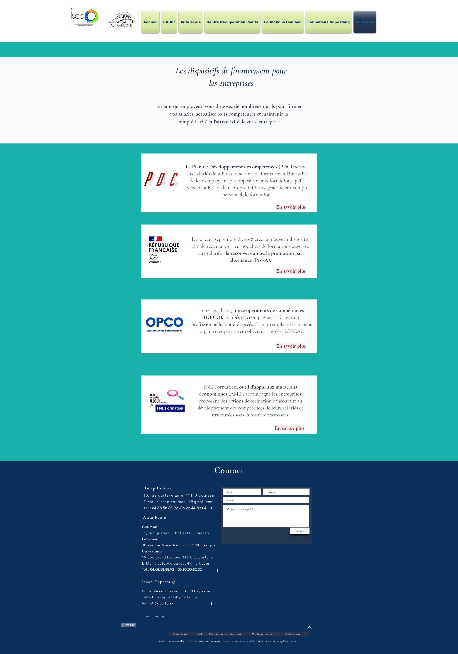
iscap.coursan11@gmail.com (186, 501)
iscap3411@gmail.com (177, 597)
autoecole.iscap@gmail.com (183, 563)
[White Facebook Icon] (211, 508)
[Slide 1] (229, 208)
